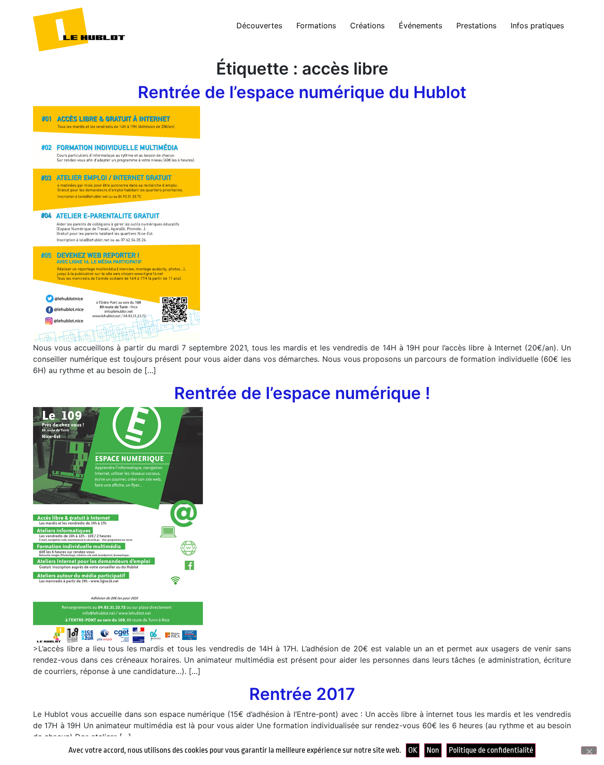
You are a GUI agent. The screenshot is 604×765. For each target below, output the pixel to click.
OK (412, 750)
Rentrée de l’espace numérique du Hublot (302, 92)
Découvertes (259, 25)
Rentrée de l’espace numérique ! (302, 393)
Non (433, 750)
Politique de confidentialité (491, 750)
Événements (420, 25)
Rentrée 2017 (302, 694)
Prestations (476, 25)
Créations (367, 25)
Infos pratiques (537, 25)
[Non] (589, 750)
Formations (316, 25)
